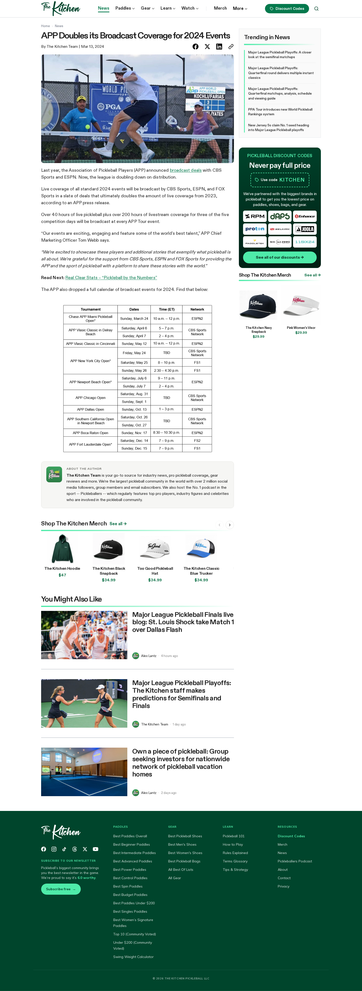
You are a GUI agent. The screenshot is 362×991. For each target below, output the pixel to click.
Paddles (123, 8)
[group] (137, 558)
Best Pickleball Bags (184, 861)
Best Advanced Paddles (132, 861)
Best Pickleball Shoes (185, 836)
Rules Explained (235, 853)
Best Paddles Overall (130, 836)
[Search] (316, 8)
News (103, 8)
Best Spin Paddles (128, 886)
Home (45, 26)
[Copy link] (231, 47)
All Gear (174, 878)
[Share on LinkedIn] (219, 47)
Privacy (283, 886)
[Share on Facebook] (195, 47)
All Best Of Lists (180, 869)
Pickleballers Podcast (295, 861)
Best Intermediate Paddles (134, 853)
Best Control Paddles (130, 878)
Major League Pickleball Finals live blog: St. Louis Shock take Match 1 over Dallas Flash (183, 622)
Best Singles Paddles (130, 911)
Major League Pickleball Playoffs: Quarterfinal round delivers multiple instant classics (281, 73)
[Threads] (74, 849)
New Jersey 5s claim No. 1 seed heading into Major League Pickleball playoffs (278, 127)
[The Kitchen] (71, 832)
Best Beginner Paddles (131, 844)
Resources (287, 826)
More (238, 8)
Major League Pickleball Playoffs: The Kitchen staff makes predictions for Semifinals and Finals (181, 694)
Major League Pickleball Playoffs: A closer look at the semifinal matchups (280, 54)
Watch (188, 8)
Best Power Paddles (129, 869)
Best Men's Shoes (182, 844)
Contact (284, 878)
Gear (145, 8)
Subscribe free (61, 889)
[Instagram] (53, 849)
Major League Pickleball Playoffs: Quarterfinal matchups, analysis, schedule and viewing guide (280, 93)
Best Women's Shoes (185, 853)
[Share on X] (207, 47)
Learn (166, 8)
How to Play (233, 844)
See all (118, 523)
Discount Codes (290, 8)
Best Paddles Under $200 (134, 903)
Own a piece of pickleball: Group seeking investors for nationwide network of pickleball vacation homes (181, 762)
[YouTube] (95, 849)
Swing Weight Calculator (133, 957)
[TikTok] (64, 849)
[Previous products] (219, 525)
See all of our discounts (280, 257)
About (283, 869)
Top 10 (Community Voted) (134, 934)
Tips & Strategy (235, 869)
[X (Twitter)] (84, 849)
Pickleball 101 (234, 836)
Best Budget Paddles (130, 894)
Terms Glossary (235, 861)
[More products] (230, 525)
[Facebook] (43, 849)
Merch (220, 8)
